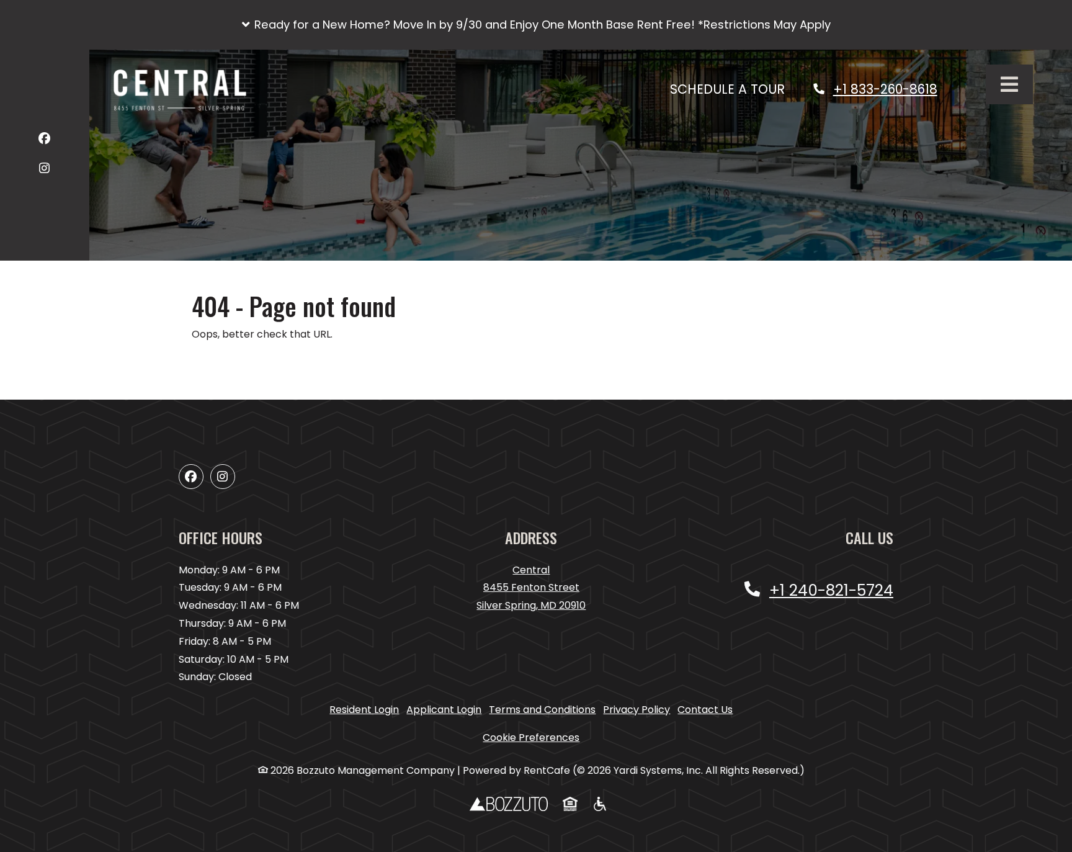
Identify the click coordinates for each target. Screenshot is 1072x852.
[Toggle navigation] (1009, 84)
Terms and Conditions (542, 709)
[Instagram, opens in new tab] (44, 170)
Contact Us (705, 709)
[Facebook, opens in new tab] (44, 141)
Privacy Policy (636, 709)
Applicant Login (443, 709)
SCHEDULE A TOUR (734, 88)
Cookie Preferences (531, 737)
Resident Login (364, 709)
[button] (536, 25)
